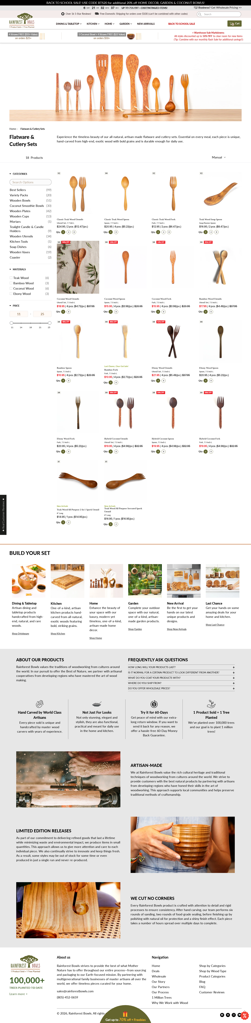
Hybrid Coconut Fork (209, 438)
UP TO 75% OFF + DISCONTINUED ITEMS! (145, 7)
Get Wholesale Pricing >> (220, 7)
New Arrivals (146, 23)
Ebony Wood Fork (66, 438)
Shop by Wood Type (212, 971)
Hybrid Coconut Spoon (163, 438)
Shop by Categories (212, 966)
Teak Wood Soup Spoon (210, 219)
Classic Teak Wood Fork (163, 219)
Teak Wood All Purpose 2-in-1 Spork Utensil (78, 509)
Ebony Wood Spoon (208, 368)
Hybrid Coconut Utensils (116, 438)
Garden (125, 23)
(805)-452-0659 (67, 997)
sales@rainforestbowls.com (75, 991)
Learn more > (18, 994)
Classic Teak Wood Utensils (70, 219)
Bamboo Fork (111, 370)
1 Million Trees (162, 997)
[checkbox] (31, 278)
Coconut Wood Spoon (114, 299)
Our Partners (161, 987)
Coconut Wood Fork (161, 299)
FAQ (202, 987)
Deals (155, 971)
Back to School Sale (181, 23)
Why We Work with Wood (170, 1003)
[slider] (11, 323)
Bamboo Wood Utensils (210, 299)
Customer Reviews (212, 992)
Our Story (158, 981)
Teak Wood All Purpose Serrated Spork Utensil (123, 510)
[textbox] (31, 182)
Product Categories (212, 976)
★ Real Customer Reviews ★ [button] (3, 515)
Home (109, 23)
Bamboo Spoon (64, 368)
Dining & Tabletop (68, 23)
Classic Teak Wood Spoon (116, 219)
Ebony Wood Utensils (162, 368)
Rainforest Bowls (80, 1013)
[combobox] (219, 14)
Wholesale (159, 976)
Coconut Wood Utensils (68, 299)
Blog (202, 981)
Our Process (160, 992)
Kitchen (92, 23)
